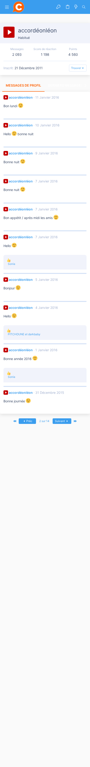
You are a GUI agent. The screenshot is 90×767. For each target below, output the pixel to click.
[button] (7, 7)
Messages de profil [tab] (23, 85)
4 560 (73, 54)
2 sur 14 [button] (44, 421)
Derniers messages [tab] (65, 85)
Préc (29, 421)
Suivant (60, 421)
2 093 (17, 54)
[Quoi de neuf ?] (76, 7)
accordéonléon (21, 97)
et (24, 334)
